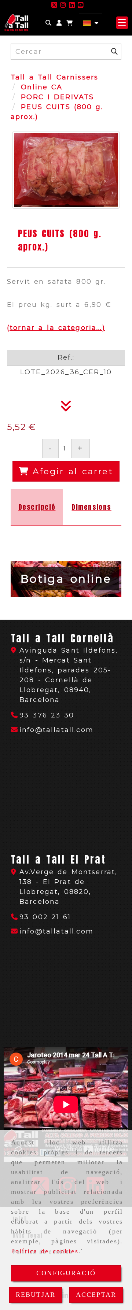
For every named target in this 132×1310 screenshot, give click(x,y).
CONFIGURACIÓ (66, 1273)
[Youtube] (81, 5)
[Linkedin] (72, 5)
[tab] (37, 507)
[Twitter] (54, 5)
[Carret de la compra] (69, 22)
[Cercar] (48, 22)
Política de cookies (44, 1251)
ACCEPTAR (96, 1294)
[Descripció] (66, 408)
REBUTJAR (35, 1294)
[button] (59, 22)
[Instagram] (63, 5)
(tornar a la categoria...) (56, 328)
